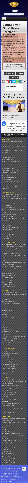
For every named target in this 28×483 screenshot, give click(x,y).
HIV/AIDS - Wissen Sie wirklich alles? (10, 275)
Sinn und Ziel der (6, 451)
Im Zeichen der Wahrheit (8, 216)
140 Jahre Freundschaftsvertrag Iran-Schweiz (13, 164)
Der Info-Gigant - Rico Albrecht (9, 407)
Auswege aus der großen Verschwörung (11, 440)
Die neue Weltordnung (7, 179)
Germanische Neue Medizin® (9, 273)
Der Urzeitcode (5, 333)
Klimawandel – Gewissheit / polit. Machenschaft (13, 336)
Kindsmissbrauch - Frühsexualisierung (11, 303)
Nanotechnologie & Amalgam (9, 280)
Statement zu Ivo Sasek (7, 238)
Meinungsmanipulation (7, 229)
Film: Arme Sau (5, 396)
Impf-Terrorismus (6, 279)
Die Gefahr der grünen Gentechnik (10, 361)
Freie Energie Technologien (8, 334)
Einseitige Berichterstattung (8, 223)
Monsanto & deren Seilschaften (9, 368)
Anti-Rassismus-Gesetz (7, 236)
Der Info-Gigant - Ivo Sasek (8, 447)
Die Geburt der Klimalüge (8, 359)
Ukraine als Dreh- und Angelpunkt (10, 181)
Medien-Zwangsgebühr (7, 225)
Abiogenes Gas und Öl (7, 329)
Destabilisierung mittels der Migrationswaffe (12, 161)
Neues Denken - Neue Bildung (9, 308)
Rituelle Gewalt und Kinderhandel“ (10, 292)
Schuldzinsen (5, 401)
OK (24, 469)
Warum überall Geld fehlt (8, 412)
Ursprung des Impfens (7, 282)
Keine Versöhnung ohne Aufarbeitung (11, 433)
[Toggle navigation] (4, 18)
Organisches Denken (7, 310)
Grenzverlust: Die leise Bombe (9, 214)
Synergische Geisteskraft (8, 425)
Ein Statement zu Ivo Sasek (8, 458)
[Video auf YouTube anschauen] (7, 81)
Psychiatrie (4, 314)
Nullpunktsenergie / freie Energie (10, 338)
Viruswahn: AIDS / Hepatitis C (9, 284)
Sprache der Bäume (6, 373)
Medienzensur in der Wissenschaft (10, 227)
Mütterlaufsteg (5, 307)
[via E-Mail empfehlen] (3, 81)
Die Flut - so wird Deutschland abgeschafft (12, 163)
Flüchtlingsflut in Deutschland (9, 172)
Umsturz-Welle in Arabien (8, 168)
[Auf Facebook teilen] (10, 81)
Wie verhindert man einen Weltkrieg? (11, 185)
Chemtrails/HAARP (6, 357)
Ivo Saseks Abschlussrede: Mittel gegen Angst (13, 435)
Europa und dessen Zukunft (8, 157)
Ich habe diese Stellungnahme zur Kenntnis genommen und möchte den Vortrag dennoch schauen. (14, 66)
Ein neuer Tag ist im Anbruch (9, 455)
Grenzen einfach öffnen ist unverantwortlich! (12, 166)
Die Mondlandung (6, 449)
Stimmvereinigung (6, 232)
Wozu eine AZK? (6, 456)
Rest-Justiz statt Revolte (7, 220)
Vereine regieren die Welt (8, 405)
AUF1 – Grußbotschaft (7, 205)
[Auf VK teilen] (20, 81)
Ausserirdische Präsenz (7, 446)
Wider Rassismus (6, 222)
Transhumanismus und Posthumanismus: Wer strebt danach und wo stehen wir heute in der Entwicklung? (13, 325)
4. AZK (15, 462)
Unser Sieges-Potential (7, 442)
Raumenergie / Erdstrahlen (8, 340)
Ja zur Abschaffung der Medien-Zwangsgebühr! (13, 218)
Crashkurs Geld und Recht (8, 390)
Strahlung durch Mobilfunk (8, 371)
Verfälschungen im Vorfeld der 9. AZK (11, 460)
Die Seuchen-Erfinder (7, 271)
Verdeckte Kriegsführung (8, 174)
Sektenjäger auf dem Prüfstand (9, 317)
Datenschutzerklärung (6, 481)
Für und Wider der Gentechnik (9, 366)
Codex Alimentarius (6, 251)
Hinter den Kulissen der (7, 462)
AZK (11, 451)
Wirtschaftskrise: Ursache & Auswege (11, 399)
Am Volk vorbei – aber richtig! (9, 207)
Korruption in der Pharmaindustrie (10, 398)
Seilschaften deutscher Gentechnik (10, 370)
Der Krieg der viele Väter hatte (9, 177)
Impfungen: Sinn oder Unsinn (9, 286)
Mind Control (5, 305)
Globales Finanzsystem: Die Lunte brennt (12, 385)
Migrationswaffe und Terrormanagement (11, 170)
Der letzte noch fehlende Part (9, 431)
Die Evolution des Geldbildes (9, 394)
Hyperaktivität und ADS (7, 277)
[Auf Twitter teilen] (14, 81)
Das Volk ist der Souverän (8, 453)
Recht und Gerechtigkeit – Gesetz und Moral (12, 202)
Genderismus (5, 297)
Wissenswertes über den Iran (9, 175)
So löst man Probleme (7, 464)
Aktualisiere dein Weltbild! (8, 212)
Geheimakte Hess (6, 183)
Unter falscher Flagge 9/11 (8, 234)
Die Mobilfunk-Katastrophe (8, 362)
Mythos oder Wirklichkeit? (8, 231)
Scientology (4, 316)
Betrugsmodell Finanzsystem (9, 392)
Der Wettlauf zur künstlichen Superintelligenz (12, 379)
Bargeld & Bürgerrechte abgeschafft (10, 403)
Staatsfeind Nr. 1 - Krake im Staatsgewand (12, 141)
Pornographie (5, 312)
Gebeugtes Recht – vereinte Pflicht (10, 203)
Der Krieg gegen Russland (8, 159)
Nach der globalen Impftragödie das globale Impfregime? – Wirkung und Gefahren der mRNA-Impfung (14, 255)
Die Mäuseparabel (6, 299)
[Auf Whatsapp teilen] (17, 81)
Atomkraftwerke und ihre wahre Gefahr (11, 331)
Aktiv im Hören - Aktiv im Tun (9, 444)
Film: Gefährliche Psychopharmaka (10, 364)
